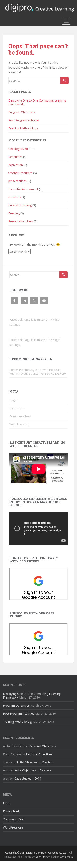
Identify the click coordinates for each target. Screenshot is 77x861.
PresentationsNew (20, 221)
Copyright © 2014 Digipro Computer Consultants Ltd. (36, 852)
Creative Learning (20, 205)
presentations (17, 181)
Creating (14, 213)
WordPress (66, 857)
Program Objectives (21, 112)
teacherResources (20, 173)
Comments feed (20, 416)
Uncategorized (18, 149)
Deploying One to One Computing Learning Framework (37, 102)
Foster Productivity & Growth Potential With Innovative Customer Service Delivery (37, 371)
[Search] (64, 80)
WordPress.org (19, 424)
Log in (13, 400)
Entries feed (17, 408)
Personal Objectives (42, 746)
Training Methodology (23, 128)
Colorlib (40, 857)
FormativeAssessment (23, 189)
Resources (15, 157)
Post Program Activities (24, 120)
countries (14, 197)
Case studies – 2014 (27, 778)
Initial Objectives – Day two (35, 762)
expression (15, 165)
